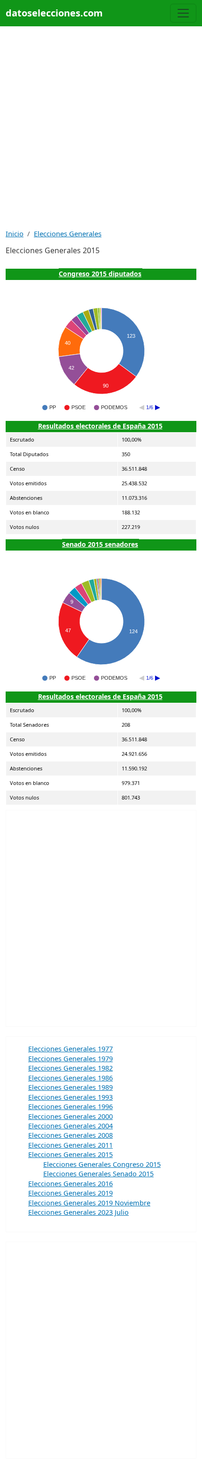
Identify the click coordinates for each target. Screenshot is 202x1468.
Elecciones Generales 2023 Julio (78, 1212)
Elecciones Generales (67, 233)
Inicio (14, 233)
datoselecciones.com (54, 13)
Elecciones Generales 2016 (70, 1183)
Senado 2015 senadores (100, 544)
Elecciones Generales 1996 (70, 1106)
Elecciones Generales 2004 (70, 1125)
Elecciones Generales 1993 (70, 1097)
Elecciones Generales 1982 (70, 1067)
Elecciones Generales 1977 (70, 1048)
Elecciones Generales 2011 (70, 1145)
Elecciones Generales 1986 (70, 1077)
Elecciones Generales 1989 (70, 1087)
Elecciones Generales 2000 (70, 1116)
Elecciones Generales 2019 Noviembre (89, 1202)
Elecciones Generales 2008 (70, 1135)
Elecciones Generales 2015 (70, 1154)
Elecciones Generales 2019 (70, 1192)
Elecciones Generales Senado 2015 (98, 1173)
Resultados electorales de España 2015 (100, 425)
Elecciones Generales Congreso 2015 (102, 1164)
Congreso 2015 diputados (100, 273)
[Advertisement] (101, 127)
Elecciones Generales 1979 (70, 1058)
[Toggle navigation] (183, 13)
